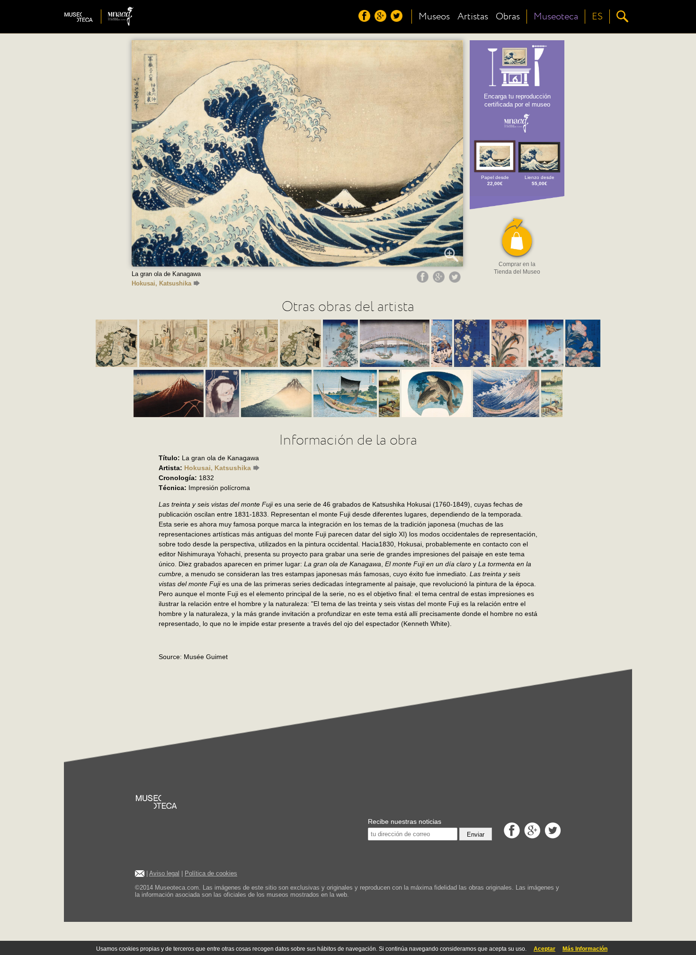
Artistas (472, 16)
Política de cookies (211, 873)
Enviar (475, 834)
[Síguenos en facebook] (365, 19)
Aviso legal (164, 873)
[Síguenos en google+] (382, 19)
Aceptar (544, 949)
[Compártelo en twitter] (456, 280)
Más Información (584, 949)
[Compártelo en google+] (440, 280)
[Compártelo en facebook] (424, 280)
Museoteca (556, 16)
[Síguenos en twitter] (398, 19)
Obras (508, 16)
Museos (434, 16)
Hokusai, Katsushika (161, 283)
